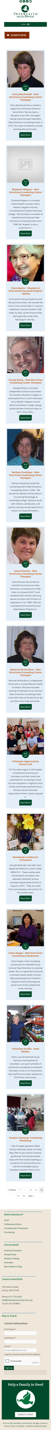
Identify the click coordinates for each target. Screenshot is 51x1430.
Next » (30, 1196)
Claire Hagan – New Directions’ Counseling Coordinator (25, 954)
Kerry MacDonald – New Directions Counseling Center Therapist (25, 97)
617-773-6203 (15, 1296)
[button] (20, 1)
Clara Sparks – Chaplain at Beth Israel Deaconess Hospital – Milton (25, 290)
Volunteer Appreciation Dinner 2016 (25, 763)
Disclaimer (20, 1426)
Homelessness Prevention (16, 1228)
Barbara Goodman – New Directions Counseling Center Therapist (25, 475)
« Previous (12, 1190)
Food (6, 1220)
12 (24, 1196)
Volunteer (8, 1262)
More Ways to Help (13, 1266)
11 (18, 1196)
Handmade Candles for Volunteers (25, 858)
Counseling (9, 1232)
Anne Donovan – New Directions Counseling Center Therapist (25, 573)
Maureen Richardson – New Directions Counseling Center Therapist (25, 672)
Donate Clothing (11, 1258)
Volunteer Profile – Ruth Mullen (25, 1050)
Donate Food (10, 1254)
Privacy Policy (9, 1426)
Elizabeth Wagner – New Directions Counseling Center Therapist (25, 192)
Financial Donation (13, 1250)
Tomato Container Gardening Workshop (25, 1139)
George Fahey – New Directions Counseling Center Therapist (25, 381)
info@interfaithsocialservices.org (17, 1300)
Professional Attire (12, 1224)
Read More (26, 135)
